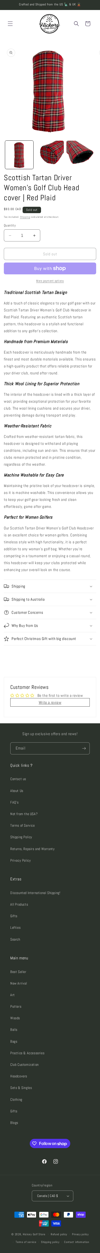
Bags (13, 1041)
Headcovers (18, 1076)
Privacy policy (80, 1234)
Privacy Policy (20, 860)
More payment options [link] (50, 281)
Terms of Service (22, 825)
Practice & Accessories (27, 1053)
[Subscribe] (83, 748)
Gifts (13, 916)
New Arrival (18, 983)
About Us (16, 790)
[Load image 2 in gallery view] (50, 155)
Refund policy (59, 1234)
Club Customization (24, 1064)
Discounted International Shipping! (35, 892)
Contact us (18, 779)
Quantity (10, 225)
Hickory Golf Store (34, 1234)
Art (12, 995)
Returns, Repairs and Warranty (32, 848)
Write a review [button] (50, 702)
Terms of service (26, 1242)
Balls (13, 1029)
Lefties (15, 927)
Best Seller (18, 971)
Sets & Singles (21, 1087)
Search (15, 939)
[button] (10, 23)
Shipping (25, 217)
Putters (15, 1006)
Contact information (76, 1242)
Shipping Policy (21, 837)
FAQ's (14, 802)
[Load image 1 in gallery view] (19, 155)
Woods (15, 1018)
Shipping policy (50, 1242)
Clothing (16, 1099)
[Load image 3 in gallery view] (80, 155)
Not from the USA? (24, 814)
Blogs (14, 1122)
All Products (19, 904)
